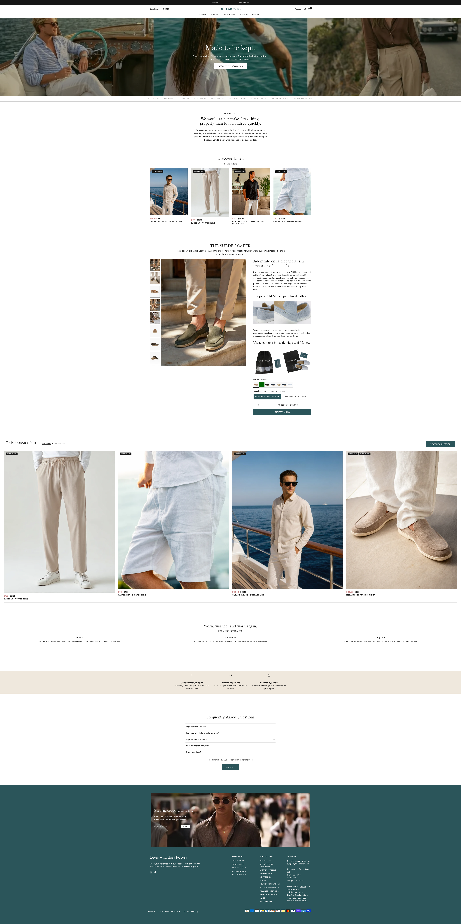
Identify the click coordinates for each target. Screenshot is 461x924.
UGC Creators (266, 901)
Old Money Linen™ (238, 98)
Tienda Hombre (239, 860)
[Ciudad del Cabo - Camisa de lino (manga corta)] (251, 191)
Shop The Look (218, 98)
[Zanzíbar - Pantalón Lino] (210, 192)
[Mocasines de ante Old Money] (401, 520)
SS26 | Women (200, 98)
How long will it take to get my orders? (202, 733)
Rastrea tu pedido (268, 870)
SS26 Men (46, 443)
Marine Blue (273, 385)
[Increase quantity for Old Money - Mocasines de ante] (262, 405)
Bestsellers (153, 98)
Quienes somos (239, 871)
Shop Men (215, 14)
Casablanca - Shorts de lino (287, 221)
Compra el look (239, 867)
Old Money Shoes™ (259, 98)
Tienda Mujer (238, 864)
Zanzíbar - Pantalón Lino (203, 223)
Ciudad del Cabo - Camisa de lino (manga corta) (248, 222)
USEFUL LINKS (266, 856)
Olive (262, 385)
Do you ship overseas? (195, 727)
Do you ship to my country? (197, 739)
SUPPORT (291, 856)
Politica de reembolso (270, 887)
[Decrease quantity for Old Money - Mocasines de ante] (255, 405)
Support (256, 14)
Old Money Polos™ (280, 98)
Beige (279, 385)
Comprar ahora (282, 412)
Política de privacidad (270, 884)
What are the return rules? (197, 746)
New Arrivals (170, 98)
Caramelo (256, 385)
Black (267, 385)
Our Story (244, 14)
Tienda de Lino (230, 164)
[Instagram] (151, 872)
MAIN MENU (237, 856)
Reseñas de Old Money (270, 894)
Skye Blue (290, 385)
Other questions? (193, 752)
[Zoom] (241, 264)
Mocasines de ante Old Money (361, 595)
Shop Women (229, 14)
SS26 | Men (185, 98)
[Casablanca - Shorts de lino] (292, 191)
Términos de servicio (269, 891)
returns (303, 886)
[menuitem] (203, 14)
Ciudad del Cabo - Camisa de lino (166, 221)
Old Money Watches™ (304, 98)
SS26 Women (60, 443)
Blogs (262, 898)
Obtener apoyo (239, 874)
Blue (284, 385)
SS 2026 (203, 14)
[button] (230, 66)
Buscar (263, 880)
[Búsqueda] (305, 9)
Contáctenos (265, 877)
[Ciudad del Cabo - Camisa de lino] (169, 191)
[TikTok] (155, 872)
